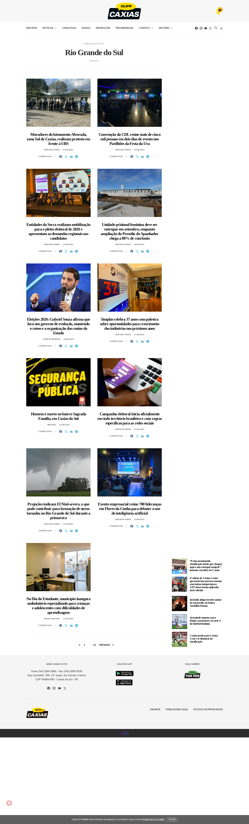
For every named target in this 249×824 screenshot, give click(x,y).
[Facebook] (196, 28)
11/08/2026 (68, 619)
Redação (51, 425)
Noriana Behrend (51, 339)
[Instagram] (201, 28)
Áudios (86, 28)
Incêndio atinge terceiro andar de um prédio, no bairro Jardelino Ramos (205, 602)
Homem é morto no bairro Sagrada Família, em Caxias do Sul (58, 416)
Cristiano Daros (52, 150)
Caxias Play (69, 28)
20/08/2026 (139, 150)
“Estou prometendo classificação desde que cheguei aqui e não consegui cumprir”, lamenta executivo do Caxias (206, 566)
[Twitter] (210, 28)
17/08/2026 (139, 334)
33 (94, 645)
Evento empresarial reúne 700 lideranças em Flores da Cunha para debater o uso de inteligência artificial (129, 508)
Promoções (103, 28)
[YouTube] (205, 28)
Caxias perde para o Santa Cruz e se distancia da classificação (204, 638)
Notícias (48, 28)
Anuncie (155, 710)
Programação (124, 28)
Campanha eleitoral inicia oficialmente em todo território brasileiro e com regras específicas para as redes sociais (129, 418)
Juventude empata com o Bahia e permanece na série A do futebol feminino (205, 620)
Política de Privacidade (208, 710)
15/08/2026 (68, 524)
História (164, 28)
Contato (144, 28)
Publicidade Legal (177, 710)
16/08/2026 (64, 425)
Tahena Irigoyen (52, 619)
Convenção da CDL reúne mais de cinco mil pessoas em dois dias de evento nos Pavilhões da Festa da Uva (130, 139)
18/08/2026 (139, 244)
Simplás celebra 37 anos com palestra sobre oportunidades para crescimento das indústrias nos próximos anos (129, 324)
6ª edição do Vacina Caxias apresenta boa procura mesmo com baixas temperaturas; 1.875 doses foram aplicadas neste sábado (206, 584)
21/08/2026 (68, 150)
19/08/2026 (68, 244)
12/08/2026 (139, 519)
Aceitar (172, 819)
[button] (221, 28)
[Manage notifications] (9, 803)
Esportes (31, 28)
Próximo (104, 645)
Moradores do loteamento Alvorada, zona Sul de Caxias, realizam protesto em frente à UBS (58, 139)
